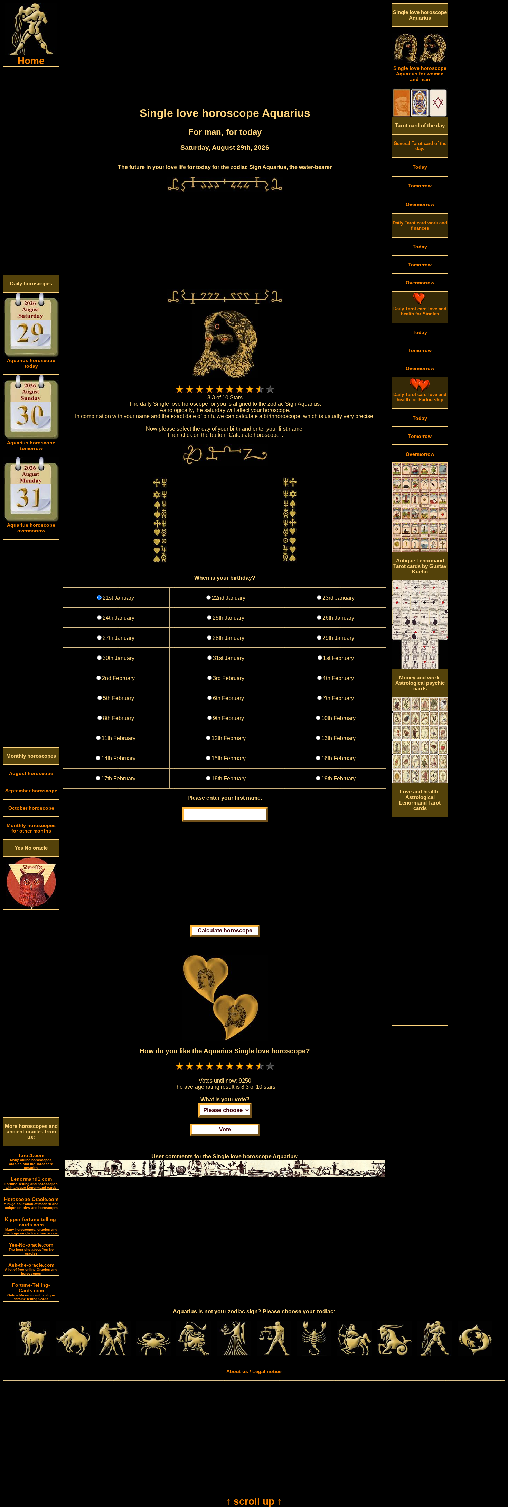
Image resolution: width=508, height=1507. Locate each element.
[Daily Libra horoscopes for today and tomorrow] (274, 1354)
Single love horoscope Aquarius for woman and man (419, 73)
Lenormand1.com (31, 1182)
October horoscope (31, 808)
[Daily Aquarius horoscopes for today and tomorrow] (434, 1354)
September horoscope (31, 790)
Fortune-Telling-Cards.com (31, 1291)
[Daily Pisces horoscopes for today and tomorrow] (475, 1354)
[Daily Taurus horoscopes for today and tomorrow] (73, 1354)
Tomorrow (420, 186)
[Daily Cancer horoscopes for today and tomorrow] (153, 1354)
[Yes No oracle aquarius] (31, 907)
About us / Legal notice (254, 1371)
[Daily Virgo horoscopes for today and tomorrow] (234, 1354)
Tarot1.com (31, 1160)
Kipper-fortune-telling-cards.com (31, 1225)
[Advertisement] (31, 171)
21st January (118, 598)
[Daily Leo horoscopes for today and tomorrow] (193, 1354)
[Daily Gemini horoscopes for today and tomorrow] (113, 1354)
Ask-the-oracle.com (31, 1268)
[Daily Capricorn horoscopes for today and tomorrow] (394, 1354)
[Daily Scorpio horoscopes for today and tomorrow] (314, 1354)
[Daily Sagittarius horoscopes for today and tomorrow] (354, 1354)
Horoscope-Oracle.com (31, 1203)
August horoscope (31, 773)
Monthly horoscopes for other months (31, 828)
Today (420, 167)
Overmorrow (420, 204)
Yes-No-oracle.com (31, 1248)
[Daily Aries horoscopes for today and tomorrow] (33, 1354)
